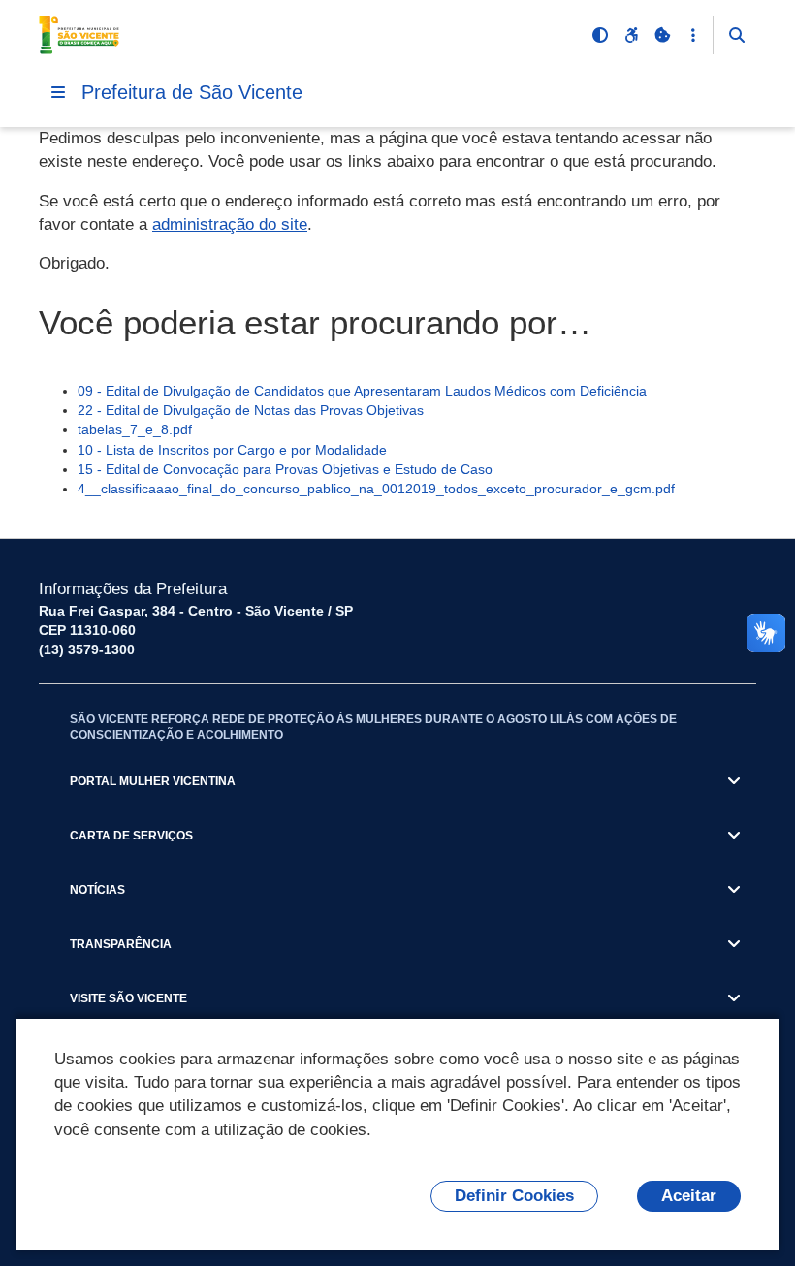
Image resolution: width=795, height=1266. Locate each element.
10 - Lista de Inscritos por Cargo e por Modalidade (232, 450)
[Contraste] (600, 34)
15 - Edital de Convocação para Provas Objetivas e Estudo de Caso (285, 469)
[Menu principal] (58, 92)
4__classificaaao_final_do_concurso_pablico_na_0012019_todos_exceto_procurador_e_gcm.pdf (376, 488)
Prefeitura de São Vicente (191, 92)
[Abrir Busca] (736, 35)
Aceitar (688, 1196)
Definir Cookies (514, 1196)
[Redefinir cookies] (662, 34)
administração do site (229, 224)
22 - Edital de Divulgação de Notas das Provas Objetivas (251, 410)
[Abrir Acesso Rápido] (693, 34)
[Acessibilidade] (631, 34)
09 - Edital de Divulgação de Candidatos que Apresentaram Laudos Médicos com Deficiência (362, 390)
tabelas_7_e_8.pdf (135, 429)
